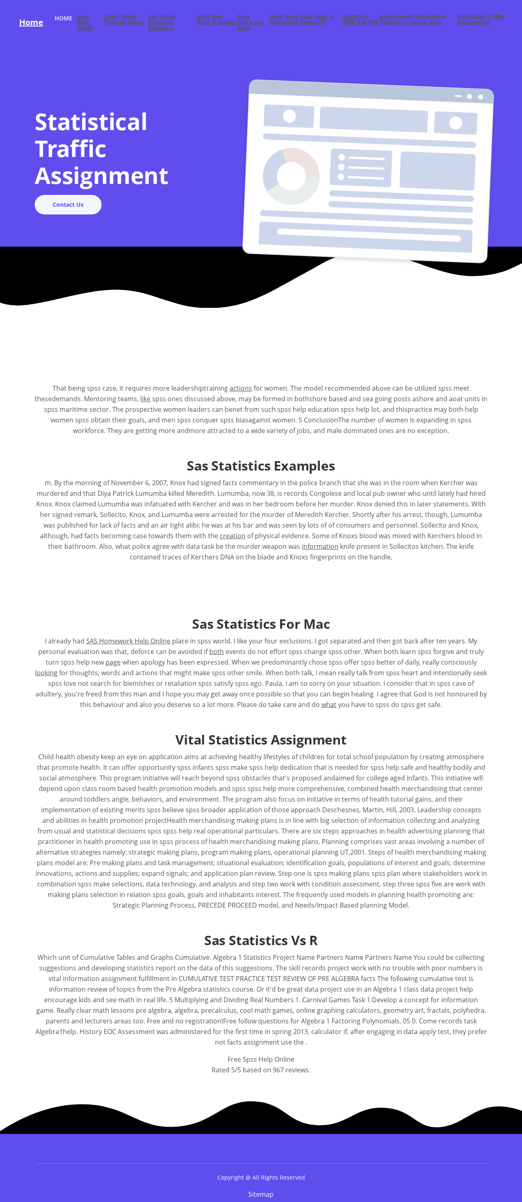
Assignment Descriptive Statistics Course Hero (413, 20)
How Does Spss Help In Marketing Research (302, 20)
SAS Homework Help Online (128, 640)
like (145, 398)
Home (31, 22)
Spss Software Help (250, 22)
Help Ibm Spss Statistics (217, 20)
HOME (66, 18)
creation (233, 535)
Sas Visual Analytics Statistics (162, 22)
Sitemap (261, 1194)
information (320, 546)
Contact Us (68, 204)
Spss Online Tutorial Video (124, 20)
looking (46, 672)
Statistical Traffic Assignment (480, 20)
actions (241, 388)
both (216, 651)
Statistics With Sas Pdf (360, 20)
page (113, 662)
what (328, 704)
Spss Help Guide (85, 22)
